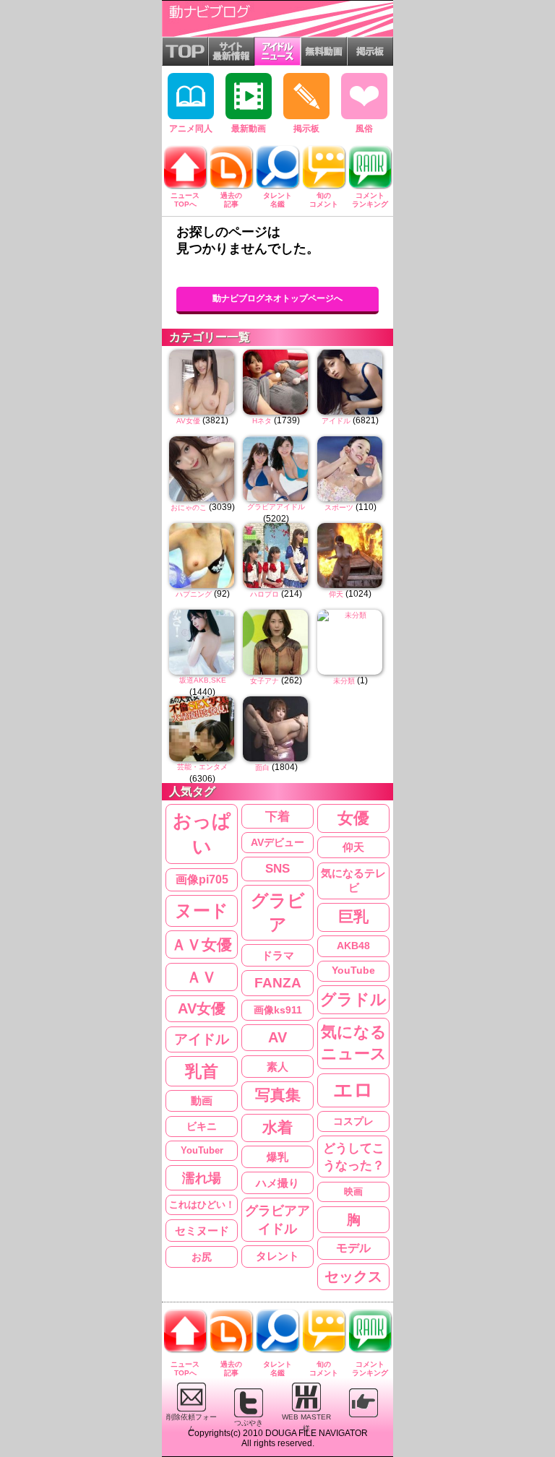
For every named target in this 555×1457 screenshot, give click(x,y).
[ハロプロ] (276, 555)
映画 (353, 1191)
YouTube (353, 970)
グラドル (353, 999)
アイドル (336, 421)
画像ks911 (278, 1010)
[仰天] (350, 555)
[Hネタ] (276, 382)
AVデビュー (277, 842)
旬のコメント (323, 199)
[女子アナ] (276, 642)
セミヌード (202, 1230)
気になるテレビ (353, 881)
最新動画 (248, 129)
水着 (277, 1127)
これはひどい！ (202, 1204)
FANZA (277, 982)
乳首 (201, 1071)
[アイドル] (350, 382)
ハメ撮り (277, 1183)
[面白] (276, 728)
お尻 (202, 1257)
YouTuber (202, 1150)
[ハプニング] (202, 555)
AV (277, 1037)
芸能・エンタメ (202, 767)
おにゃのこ (189, 507)
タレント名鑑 (277, 199)
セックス (353, 1276)
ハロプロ (264, 594)
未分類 (344, 681)
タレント (277, 1256)
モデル (353, 1248)
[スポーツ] (350, 468)
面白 (262, 767)
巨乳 (353, 916)
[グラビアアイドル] (276, 468)
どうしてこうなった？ (353, 1156)
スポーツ (338, 507)
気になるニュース (354, 1043)
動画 (201, 1101)
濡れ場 (201, 1177)
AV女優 (188, 421)
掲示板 (306, 129)
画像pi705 (202, 879)
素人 (277, 1066)
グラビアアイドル (276, 507)
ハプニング (194, 594)
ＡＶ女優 (201, 944)
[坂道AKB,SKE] (202, 642)
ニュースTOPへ (185, 199)
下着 (277, 816)
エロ (353, 1090)
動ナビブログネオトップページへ (277, 298)
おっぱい (202, 834)
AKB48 (353, 945)
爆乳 (277, 1157)
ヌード (201, 910)
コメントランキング (370, 199)
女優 (353, 818)
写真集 (278, 1095)
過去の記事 (231, 199)
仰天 (336, 594)
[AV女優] (202, 382)
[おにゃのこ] (202, 468)
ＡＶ (201, 977)
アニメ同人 (190, 129)
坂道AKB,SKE (202, 680)
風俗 (364, 129)
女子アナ (264, 681)
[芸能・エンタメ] (202, 728)
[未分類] (350, 642)
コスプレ (353, 1121)
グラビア (278, 913)
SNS (277, 869)
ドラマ (278, 955)
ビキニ (201, 1126)
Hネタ (262, 421)
